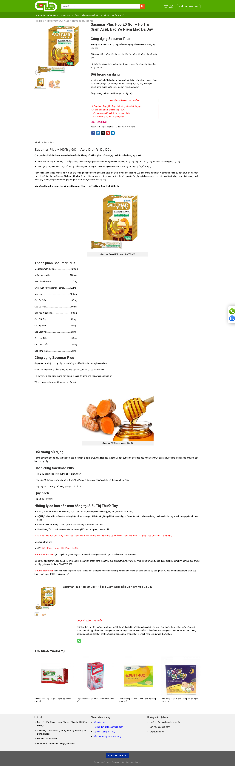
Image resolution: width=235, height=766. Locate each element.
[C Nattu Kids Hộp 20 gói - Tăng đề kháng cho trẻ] (54, 676)
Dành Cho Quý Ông (70, 15)
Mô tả (37, 142)
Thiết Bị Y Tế (117, 15)
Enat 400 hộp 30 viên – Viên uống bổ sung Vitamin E (137, 700)
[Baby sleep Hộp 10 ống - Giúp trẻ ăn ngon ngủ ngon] (180, 676)
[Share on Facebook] (93, 133)
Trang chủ (39, 21)
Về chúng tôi (99, 722)
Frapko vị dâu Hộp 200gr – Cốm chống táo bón (95, 700)
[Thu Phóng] (38, 72)
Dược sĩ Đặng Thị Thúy (104, 731)
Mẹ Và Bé (105, 15)
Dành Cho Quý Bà (90, 15)
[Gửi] (142, 6)
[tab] (37, 142)
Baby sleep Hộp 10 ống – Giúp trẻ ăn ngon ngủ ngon (179, 700)
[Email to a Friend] (103, 133)
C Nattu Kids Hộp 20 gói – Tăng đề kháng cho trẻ (53, 700)
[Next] (83, 49)
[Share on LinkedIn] (113, 133)
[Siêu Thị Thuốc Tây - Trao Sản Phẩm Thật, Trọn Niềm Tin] (46, 6)
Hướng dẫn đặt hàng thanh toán (108, 727)
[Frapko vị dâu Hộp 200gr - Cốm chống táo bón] (96, 676)
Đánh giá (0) (48, 142)
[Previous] (38, 49)
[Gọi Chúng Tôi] (79, 641)
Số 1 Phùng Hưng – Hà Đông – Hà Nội (60, 548)
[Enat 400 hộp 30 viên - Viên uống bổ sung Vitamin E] (138, 676)
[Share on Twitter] (98, 133)
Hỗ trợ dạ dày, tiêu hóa (82, 21)
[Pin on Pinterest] (108, 133)
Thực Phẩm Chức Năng (45, 15)
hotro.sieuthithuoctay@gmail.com (59, 743)
